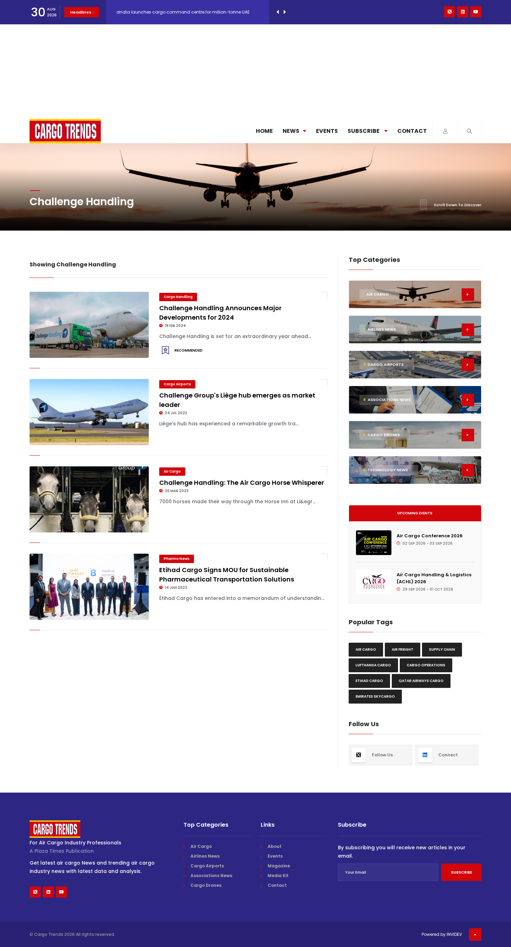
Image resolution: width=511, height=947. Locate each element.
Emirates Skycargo (375, 696)
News (291, 131)
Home (264, 131)
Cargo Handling (178, 296)
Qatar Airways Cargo (421, 680)
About (275, 846)
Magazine (279, 866)
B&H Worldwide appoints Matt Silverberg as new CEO (171, 12)
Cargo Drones (205, 885)
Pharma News (176, 558)
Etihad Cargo (369, 680)
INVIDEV (454, 934)
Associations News (211, 875)
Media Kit (278, 875)
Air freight (402, 649)
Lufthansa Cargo (373, 665)
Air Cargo (172, 471)
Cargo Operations (426, 665)
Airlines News (205, 856)
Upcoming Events (414, 513)
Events (327, 131)
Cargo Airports (177, 384)
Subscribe (364, 131)
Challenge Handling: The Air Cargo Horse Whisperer (241, 482)
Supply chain (442, 649)
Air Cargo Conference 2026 (430, 535)
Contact (412, 131)
